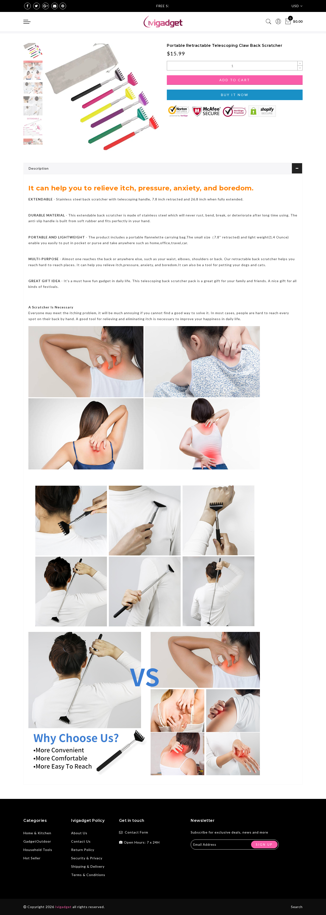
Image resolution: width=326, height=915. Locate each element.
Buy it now (234, 95)
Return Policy (82, 850)
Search (297, 907)
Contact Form (136, 832)
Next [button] (144, 100)
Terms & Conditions (88, 875)
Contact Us (81, 841)
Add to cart (234, 80)
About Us (79, 833)
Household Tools (37, 850)
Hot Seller (32, 858)
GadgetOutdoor (37, 841)
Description (39, 168)
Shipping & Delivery (88, 866)
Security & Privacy (86, 858)
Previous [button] (54, 100)
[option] (102, 97)
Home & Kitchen (37, 833)
